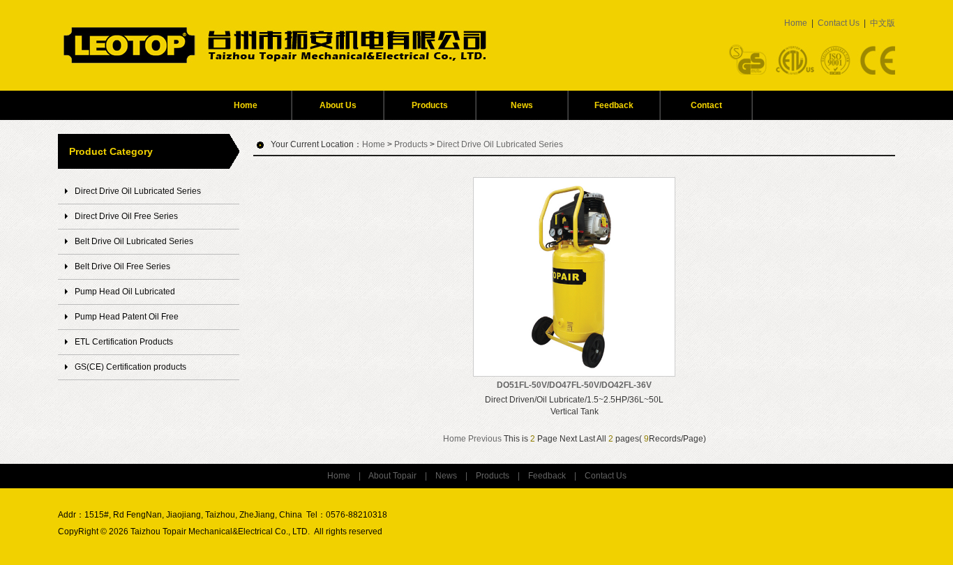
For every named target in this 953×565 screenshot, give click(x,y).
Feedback (613, 105)
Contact (706, 105)
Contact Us (839, 23)
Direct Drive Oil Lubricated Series (138, 191)
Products (430, 105)
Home (795, 23)
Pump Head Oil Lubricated (125, 291)
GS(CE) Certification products (130, 367)
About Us (338, 105)
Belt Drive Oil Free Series (122, 266)
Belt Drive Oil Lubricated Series (134, 241)
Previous (485, 439)
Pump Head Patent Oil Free (127, 317)
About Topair (392, 476)
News (522, 105)
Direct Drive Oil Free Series (126, 216)
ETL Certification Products (124, 342)
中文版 (882, 23)
